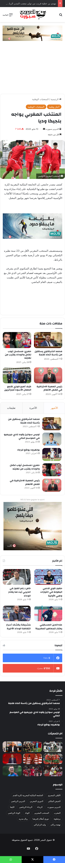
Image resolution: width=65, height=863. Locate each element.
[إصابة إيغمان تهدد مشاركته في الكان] (32, 771)
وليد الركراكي (40, 824)
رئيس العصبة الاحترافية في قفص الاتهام (49, 388)
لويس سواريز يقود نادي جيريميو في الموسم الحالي (22, 436)
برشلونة (57, 818)
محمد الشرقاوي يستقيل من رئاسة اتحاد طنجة (48, 353)
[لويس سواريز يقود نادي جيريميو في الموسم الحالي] (51, 439)
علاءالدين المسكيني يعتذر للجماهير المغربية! (48, 627)
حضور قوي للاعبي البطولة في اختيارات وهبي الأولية (51, 592)
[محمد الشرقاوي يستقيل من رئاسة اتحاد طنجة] (48, 340)
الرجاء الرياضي (25, 807)
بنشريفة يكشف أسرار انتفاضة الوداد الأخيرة (18, 627)
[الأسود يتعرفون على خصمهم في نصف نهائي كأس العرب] (52, 746)
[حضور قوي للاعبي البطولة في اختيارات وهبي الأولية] (48, 577)
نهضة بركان (55, 824)
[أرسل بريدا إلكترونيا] (44, 129)
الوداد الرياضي (14, 813)
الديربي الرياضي (18, 801)
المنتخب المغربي (41, 813)
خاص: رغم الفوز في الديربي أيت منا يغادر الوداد (19, 592)
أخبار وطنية (54, 106)
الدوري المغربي (36, 801)
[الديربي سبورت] (32, 14)
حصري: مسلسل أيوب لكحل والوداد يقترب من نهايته (18, 354)
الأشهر (54, 408)
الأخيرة (33, 408)
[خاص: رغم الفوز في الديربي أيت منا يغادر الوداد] (17, 577)
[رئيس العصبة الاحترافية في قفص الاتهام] (48, 375)
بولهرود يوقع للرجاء (28, 450)
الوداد (27, 813)
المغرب (57, 813)
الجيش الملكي (54, 801)
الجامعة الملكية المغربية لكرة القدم (28, 795)
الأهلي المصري (54, 795)
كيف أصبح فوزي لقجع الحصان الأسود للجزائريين (17, 388)
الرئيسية (55, 99)
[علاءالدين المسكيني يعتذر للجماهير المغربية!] (48, 613)
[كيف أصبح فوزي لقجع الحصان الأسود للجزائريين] (17, 375)
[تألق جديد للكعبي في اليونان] (52, 771)
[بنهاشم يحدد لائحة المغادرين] (12, 771)
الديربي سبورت (52, 129)
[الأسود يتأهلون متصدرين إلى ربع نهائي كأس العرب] (52, 758)
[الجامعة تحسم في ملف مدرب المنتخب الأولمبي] (12, 758)
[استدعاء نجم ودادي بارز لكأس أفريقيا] (32, 758)
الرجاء (39, 807)
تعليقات (11, 408)
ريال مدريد (23, 818)
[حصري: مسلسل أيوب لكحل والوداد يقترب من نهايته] (17, 340)
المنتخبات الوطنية (40, 99)
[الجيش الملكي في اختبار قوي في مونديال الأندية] (32, 746)
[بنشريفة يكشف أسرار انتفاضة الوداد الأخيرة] (17, 613)
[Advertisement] (32, 69)
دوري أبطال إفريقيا (41, 818)
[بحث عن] (60, 16)
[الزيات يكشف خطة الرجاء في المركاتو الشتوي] (12, 746)
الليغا (12, 807)
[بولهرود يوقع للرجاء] (51, 454)
